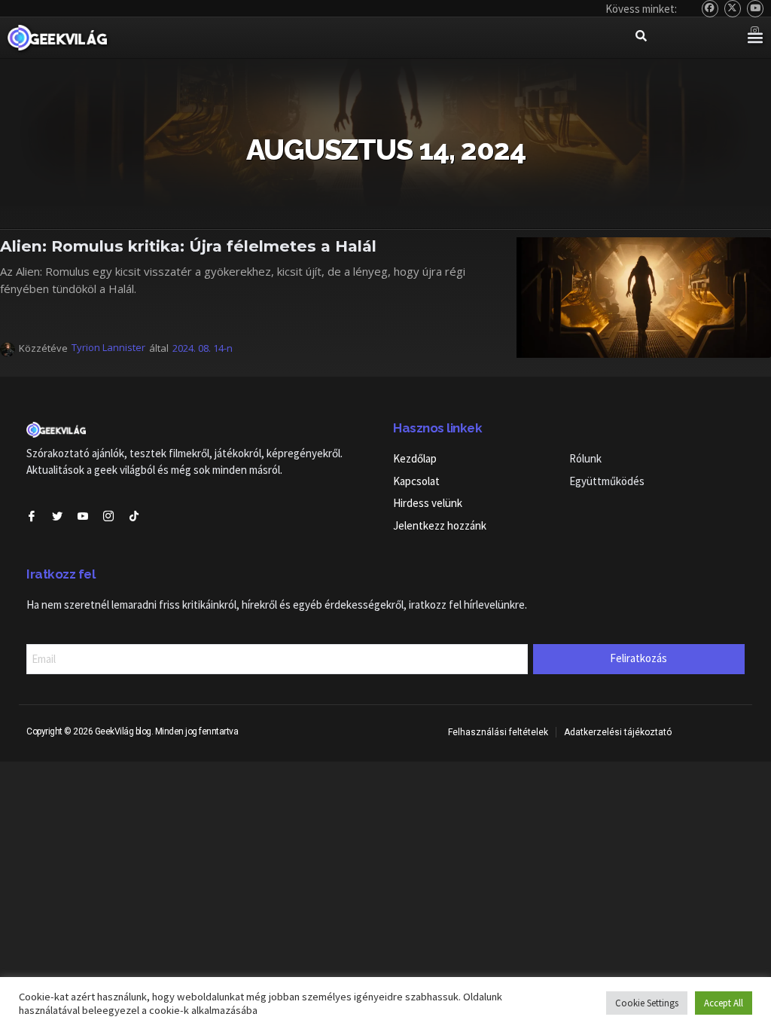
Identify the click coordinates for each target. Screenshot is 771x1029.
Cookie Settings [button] (646, 1003)
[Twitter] (733, 8)
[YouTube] (755, 8)
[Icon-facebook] (31, 516)
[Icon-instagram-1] (108, 516)
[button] (754, 38)
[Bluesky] (710, 8)
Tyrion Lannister (108, 347)
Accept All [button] (723, 1003)
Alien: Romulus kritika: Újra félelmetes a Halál (188, 246)
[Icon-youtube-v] (83, 516)
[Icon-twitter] (57, 516)
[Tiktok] (134, 516)
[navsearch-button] (641, 38)
